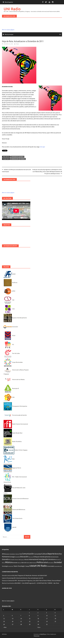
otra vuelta (29, 562)
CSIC (13, 309)
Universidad (50, 566)
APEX (13, 291)
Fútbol (19, 559)
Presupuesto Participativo (19, 406)
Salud (45, 562)
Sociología (5, 566)
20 (12, 621)
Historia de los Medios (18, 379)
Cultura (44, 554)
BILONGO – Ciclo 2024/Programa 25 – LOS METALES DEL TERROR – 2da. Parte (37, 583)
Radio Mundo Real (17, 433)
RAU (13, 459)
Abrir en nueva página (8, 29)
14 (21, 618)
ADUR (13, 274)
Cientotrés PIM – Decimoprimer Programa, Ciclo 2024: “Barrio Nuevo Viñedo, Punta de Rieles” (34, 580)
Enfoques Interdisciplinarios (42, 557)
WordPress (43, 634)
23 (38, 621)
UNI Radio (12, 9)
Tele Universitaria (17, 518)
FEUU (13, 335)
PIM (13, 397)
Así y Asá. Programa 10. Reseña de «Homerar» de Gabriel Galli (29, 575)
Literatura (51, 559)
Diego (17, 44)
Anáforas (14, 282)
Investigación (43, 559)
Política (40, 562)
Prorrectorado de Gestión (19, 415)
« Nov (4, 627)
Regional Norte (16, 468)
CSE (13, 300)
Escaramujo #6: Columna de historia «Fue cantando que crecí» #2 (25, 578)
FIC (13, 344)
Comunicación (14, 159)
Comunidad (37, 554)
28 (21, 624)
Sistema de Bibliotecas (18, 509)
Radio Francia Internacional (20, 424)
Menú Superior (9, 2)
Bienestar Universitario (10, 554)
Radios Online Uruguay (20, 450)
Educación (24, 556)
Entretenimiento (54, 557)
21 (21, 621)
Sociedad (58, 562)
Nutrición (24, 562)
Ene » (39, 627)
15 (29, 618)
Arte (3, 554)
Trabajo (27, 566)
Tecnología (21, 566)
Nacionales (15, 562)
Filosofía (12, 559)
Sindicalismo (51, 562)
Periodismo (34, 562)
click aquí (42, 147)
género (23, 559)
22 (29, 621)
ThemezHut (36, 636)
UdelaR (14, 527)
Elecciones (31, 557)
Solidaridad (10, 566)
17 (47, 618)
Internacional (33, 559)
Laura (3, 578)
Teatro (16, 566)
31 (47, 624)
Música (8, 562)
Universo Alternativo (58, 566)
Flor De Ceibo (16, 353)
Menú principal (9, 34)
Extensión (15, 326)
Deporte (51, 553)
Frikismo (16, 559)
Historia (26, 559)
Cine (20, 554)
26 (4, 624)
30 (38, 624)
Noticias (19, 562)
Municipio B (15, 388)
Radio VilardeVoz (17, 441)
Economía (17, 557)
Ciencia (17, 554)
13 (12, 618)
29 (29, 624)
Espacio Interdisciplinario (19, 318)
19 (4, 621)
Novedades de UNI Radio (18, 156)
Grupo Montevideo (17, 362)
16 (38, 618)
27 (12, 624)
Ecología (12, 557)
